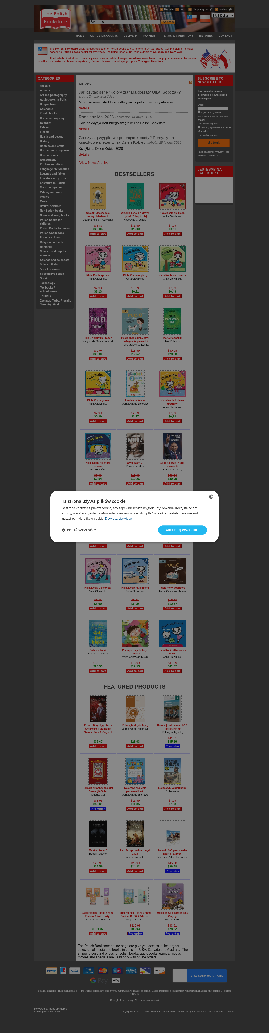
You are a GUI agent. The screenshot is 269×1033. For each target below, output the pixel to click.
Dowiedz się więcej (118, 518)
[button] (79, 530)
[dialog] (134, 516)
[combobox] (211, 496)
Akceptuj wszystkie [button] (182, 530)
